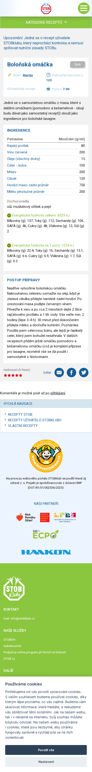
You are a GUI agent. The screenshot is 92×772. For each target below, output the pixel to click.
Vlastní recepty (23, 426)
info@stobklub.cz (23, 618)
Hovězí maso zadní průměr (28, 185)
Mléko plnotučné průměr (26, 192)
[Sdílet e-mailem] (59, 372)
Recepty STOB (20, 414)
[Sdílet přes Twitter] (83, 372)
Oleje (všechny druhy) (23, 159)
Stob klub (46, 8)
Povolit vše (46, 750)
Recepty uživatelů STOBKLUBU (34, 420)
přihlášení (57, 393)
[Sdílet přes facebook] (71, 372)
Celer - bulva (16, 165)
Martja (28, 75)
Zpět (77, 64)
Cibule (12, 178)
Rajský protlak (18, 146)
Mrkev (11, 172)
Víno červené (17, 152)
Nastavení (46, 762)
